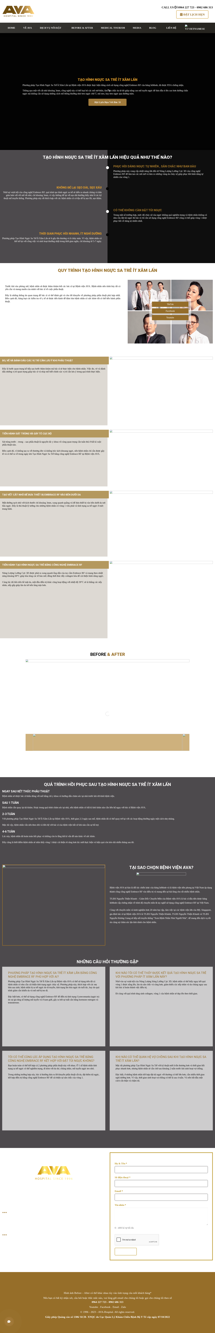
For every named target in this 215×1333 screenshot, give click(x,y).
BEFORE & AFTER (82, 28)
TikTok (170, 304)
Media (137, 28)
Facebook (170, 311)
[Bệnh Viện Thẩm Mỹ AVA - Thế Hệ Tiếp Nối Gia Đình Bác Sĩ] (18, 11)
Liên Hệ (171, 28)
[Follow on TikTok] (107, 1281)
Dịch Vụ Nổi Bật (50, 28)
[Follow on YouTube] (115, 1281)
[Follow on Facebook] (99, 1281)
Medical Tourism (113, 28)
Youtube (170, 317)
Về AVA (27, 28)
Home (11, 28)
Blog (152, 28)
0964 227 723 (186, 7)
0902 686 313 (205, 7)
